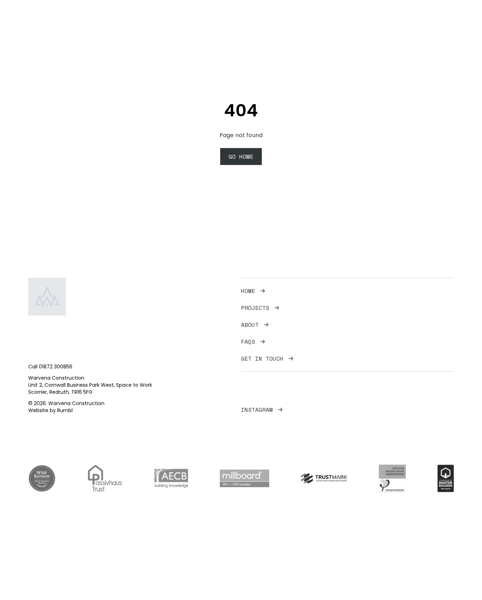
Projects (347, 23)
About (250, 324)
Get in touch (262, 358)
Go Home (241, 156)
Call (50, 366)
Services (383, 23)
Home (316, 23)
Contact (443, 23)
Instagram (257, 409)
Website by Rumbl (50, 410)
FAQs (414, 23)
